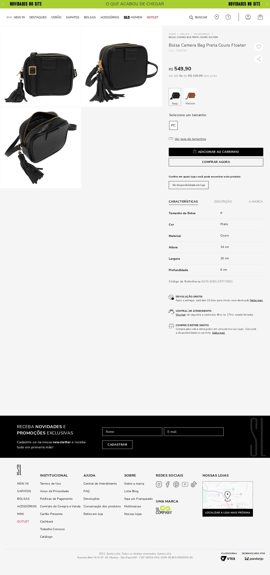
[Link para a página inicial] (172, 34)
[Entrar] (248, 17)
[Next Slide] (267, 4)
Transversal (202, 34)
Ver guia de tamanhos (190, 139)
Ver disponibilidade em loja (188, 185)
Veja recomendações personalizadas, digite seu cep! (216, 17)
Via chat (180, 314)
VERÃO (56, 17)
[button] (173, 125)
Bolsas (184, 34)
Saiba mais (256, 300)
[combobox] (184, 17)
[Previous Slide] (2, 4)
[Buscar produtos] (191, 18)
